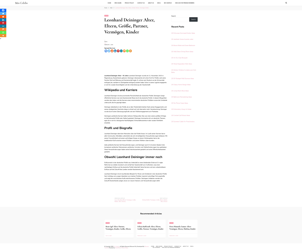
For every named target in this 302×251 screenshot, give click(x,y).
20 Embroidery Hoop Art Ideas (181, 109)
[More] (130, 51)
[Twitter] (109, 51)
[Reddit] (112, 51)
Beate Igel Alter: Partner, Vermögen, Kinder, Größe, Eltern (118, 227)
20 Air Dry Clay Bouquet (179, 58)
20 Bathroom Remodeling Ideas (181, 97)
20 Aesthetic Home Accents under (182, 39)
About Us (151, 3)
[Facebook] (106, 51)
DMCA (159, 3)
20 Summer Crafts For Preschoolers (182, 122)
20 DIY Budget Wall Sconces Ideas (182, 78)
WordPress (118, 248)
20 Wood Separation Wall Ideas (181, 64)
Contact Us (141, 3)
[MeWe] (121, 51)
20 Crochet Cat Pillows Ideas (180, 115)
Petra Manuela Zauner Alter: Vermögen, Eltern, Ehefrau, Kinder (182, 227)
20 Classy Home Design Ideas (180, 85)
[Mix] (124, 51)
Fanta (105, 41)
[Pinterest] (118, 51)
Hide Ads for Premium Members (184, 3)
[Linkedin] (115, 51)
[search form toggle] (286, 3)
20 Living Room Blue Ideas (180, 91)
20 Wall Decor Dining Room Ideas (182, 52)
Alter (106, 15)
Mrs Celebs (21, 3)
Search (173, 16)
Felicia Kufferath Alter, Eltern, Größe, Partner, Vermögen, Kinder (150, 227)
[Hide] (0, 38)
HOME (109, 3)
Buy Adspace (168, 3)
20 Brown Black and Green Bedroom (183, 45)
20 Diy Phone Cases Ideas (179, 103)
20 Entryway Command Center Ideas (183, 33)
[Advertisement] (136, 63)
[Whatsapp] (127, 51)
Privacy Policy (129, 3)
